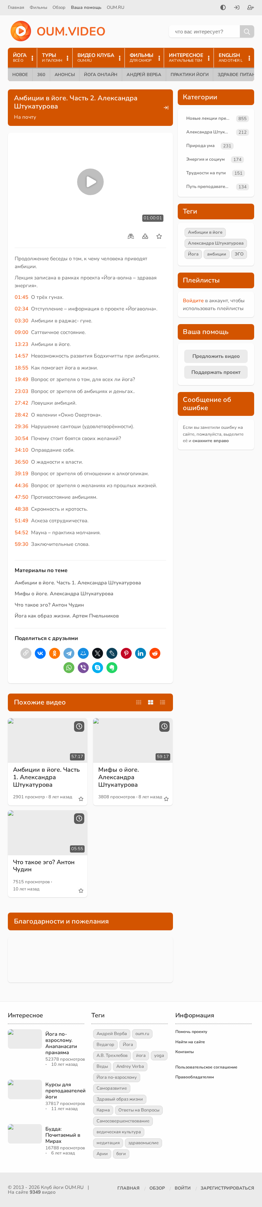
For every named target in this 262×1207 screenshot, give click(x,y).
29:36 (21, 426)
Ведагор (105, 1045)
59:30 (21, 544)
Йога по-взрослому (117, 1077)
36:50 (21, 462)
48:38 (21, 509)
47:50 (21, 497)
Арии (102, 1154)
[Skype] (97, 667)
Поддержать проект (216, 372)
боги (121, 1154)
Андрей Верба (144, 75)
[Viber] (83, 667)
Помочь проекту (191, 1031)
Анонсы (65, 75)
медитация (108, 1143)
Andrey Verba (130, 1066)
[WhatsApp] (68, 667)
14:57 (21, 355)
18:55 (21, 367)
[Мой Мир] (83, 653)
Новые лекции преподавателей (209, 118)
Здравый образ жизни (120, 1099)
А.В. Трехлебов (112, 1055)
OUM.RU (115, 7)
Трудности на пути (206, 173)
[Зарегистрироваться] (250, 8)
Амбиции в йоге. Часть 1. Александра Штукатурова (78, 582)
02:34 (21, 308)
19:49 (21, 379)
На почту (25, 117)
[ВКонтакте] (40, 653)
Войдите (193, 300)
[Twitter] (97, 653)
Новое (20, 75)
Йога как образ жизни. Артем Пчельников (67, 615)
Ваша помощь (86, 7)
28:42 (21, 414)
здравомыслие (143, 1143)
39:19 (21, 473)
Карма (103, 1110)
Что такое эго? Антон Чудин (49, 604)
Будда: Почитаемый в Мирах (62, 1135)
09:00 (21, 332)
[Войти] (236, 8)
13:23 (21, 344)
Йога (193, 254)
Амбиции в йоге (205, 232)
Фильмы (38, 7)
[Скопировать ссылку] (25, 653)
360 (41, 75)
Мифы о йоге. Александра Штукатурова (64, 593)
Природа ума (200, 146)
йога (141, 1055)
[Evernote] (111, 667)
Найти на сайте (190, 1042)
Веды (102, 1066)
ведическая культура (119, 1132)
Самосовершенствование (123, 1121)
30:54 (21, 438)
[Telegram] (68, 653)
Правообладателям (194, 1077)
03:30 (21, 320)
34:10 (21, 450)
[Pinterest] (126, 653)
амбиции (216, 254)
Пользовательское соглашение (206, 1067)
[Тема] (223, 8)
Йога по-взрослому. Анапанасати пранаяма (61, 1043)
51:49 (21, 520)
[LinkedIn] (140, 653)
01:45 (21, 297)
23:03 (21, 391)
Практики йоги (189, 75)
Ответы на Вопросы (138, 1110)
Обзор (59, 7)
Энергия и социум (205, 159)
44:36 (21, 485)
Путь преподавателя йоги (209, 187)
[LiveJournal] (111, 653)
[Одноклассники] (54, 653)
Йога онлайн (100, 75)
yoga (159, 1055)
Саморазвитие (112, 1088)
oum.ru (142, 1034)
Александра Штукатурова (209, 132)
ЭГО (239, 254)
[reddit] (154, 653)
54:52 (21, 532)
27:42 (21, 402)
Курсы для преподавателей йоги (65, 1090)
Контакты (184, 1052)
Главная (16, 7)
